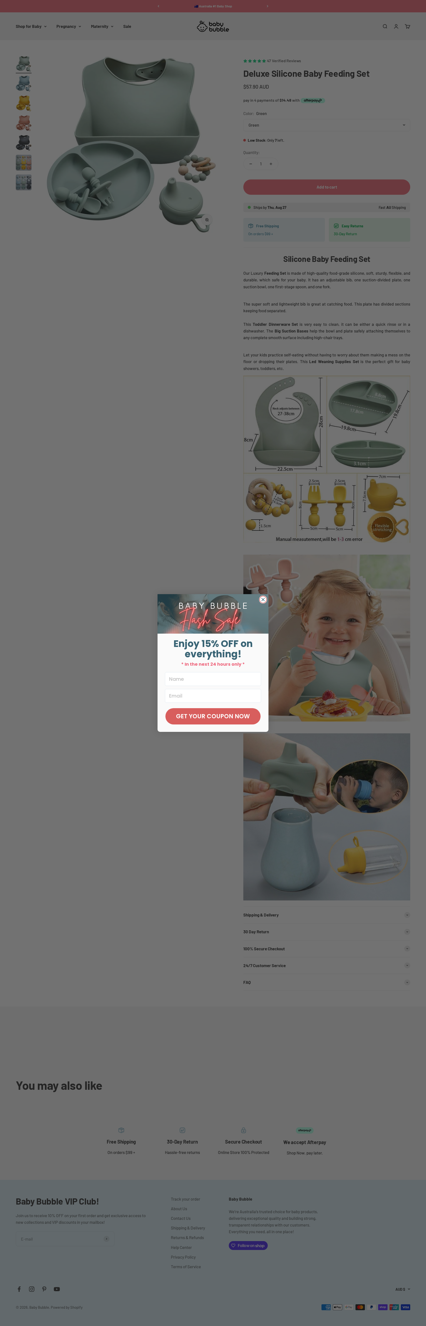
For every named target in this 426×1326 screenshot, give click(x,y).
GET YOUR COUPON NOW (213, 716)
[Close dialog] (263, 599)
